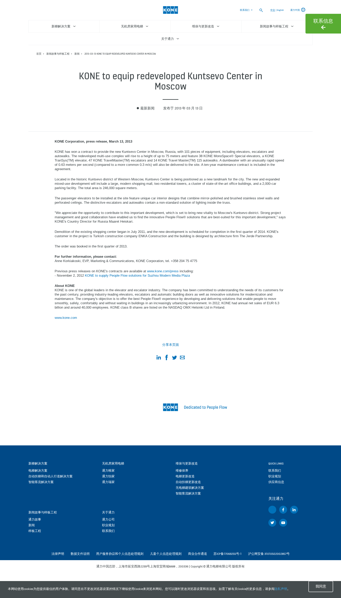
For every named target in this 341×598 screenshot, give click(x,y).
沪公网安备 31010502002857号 (269, 554)
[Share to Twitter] (174, 358)
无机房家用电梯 (113, 463)
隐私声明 (280, 589)
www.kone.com (66, 318)
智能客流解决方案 (41, 482)
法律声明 (58, 554)
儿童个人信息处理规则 (166, 554)
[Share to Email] (182, 358)
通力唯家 (108, 470)
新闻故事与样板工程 (57, 53)
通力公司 (108, 519)
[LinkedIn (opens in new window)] (294, 510)
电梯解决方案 (37, 470)
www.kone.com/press (163, 271)
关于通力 (108, 512)
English (280, 10)
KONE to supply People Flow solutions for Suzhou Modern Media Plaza (137, 275)
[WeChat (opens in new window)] (272, 510)
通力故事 (34, 519)
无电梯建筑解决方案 (190, 488)
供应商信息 (276, 482)
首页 (38, 53)
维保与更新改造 (187, 463)
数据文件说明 (80, 554)
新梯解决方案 (37, 463)
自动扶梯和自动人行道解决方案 (50, 476)
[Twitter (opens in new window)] (272, 523)
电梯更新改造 (185, 476)
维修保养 (182, 470)
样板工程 (34, 531)
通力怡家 (108, 476)
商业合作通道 (197, 554)
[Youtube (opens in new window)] (283, 523)
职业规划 (108, 525)
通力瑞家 (108, 482)
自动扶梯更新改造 (188, 482)
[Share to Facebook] (166, 358)
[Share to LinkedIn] (159, 358)
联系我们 (244, 10)
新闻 (77, 53)
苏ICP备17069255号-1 (228, 554)
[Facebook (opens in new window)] (283, 510)
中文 (272, 10)
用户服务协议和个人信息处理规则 (119, 554)
